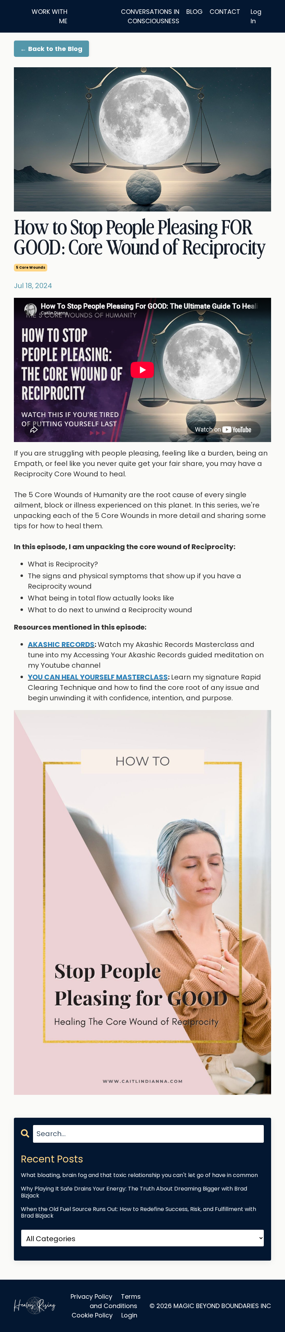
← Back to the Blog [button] (51, 48)
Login (129, 1315)
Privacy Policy (91, 1296)
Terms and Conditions (115, 1301)
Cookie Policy (92, 1315)
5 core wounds (30, 267)
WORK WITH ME (49, 16)
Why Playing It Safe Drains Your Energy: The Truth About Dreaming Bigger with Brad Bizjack (134, 1192)
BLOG (194, 11)
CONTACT (225, 11)
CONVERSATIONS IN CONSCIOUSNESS (150, 16)
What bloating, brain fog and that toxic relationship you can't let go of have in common (139, 1175)
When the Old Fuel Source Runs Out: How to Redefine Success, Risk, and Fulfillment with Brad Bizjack (138, 1212)
